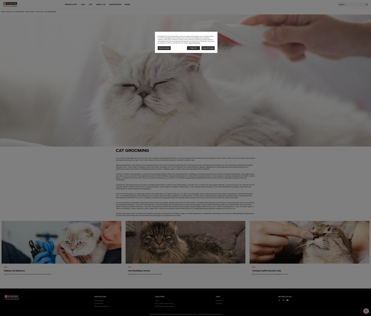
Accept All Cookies (208, 48)
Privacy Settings (164, 48)
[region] (186, 42)
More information (194, 43)
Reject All (194, 48)
